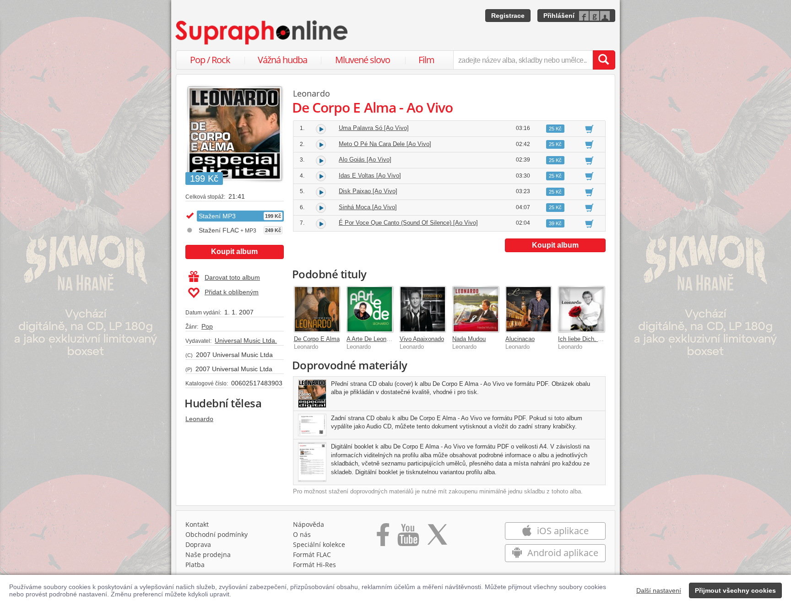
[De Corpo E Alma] (317, 309)
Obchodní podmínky (216, 534)
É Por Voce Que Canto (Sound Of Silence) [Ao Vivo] (408, 222)
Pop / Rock (210, 60)
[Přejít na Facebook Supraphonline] (383, 538)
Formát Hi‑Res (314, 564)
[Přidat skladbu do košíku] (589, 128)
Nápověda (308, 524)
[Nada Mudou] (475, 309)
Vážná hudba (282, 60)
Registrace (508, 15)
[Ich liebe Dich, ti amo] (581, 309)
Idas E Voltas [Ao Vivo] (370, 175)
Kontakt (197, 524)
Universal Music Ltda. (246, 340)
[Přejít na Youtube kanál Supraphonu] (407, 538)
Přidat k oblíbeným (232, 292)
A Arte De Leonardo (372, 338)
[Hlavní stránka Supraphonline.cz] (262, 32)
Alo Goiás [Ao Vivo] (365, 159)
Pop (207, 326)
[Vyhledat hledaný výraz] (603, 60)
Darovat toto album (232, 277)
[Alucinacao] (528, 309)
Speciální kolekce (319, 544)
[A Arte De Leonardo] (370, 309)
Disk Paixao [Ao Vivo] (368, 191)
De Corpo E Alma (317, 338)
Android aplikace (561, 552)
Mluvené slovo (362, 60)
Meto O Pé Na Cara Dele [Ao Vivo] (385, 144)
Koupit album (234, 251)
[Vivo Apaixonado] (423, 309)
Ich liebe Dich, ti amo (586, 338)
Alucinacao (520, 338)
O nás (302, 534)
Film (426, 60)
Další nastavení (658, 590)
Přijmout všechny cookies (735, 590)
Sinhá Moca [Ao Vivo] (368, 207)
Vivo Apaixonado (422, 338)
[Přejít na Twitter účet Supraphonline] (437, 538)
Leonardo (199, 418)
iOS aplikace (562, 531)
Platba (195, 564)
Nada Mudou (469, 338)
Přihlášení (558, 15)
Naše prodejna (208, 554)
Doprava (198, 544)
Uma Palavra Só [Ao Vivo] (374, 127)
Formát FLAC (312, 554)
